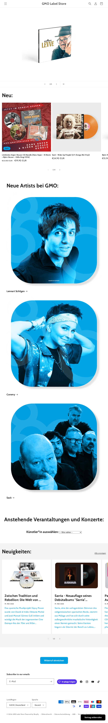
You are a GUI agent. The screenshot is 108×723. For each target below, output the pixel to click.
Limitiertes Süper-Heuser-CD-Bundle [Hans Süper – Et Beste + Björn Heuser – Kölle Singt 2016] (26, 156)
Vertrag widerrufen (93, 717)
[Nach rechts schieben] (60, 170)
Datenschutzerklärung (62, 714)
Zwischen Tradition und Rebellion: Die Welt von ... (23, 598)
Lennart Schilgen (16, 291)
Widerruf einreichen (54, 660)
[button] (5, 4)
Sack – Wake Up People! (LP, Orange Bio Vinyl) (71, 155)
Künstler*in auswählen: (42, 532)
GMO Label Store (19, 714)
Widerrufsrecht (46, 714)
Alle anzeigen (100, 553)
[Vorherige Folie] (45, 84)
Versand (81, 714)
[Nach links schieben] (48, 170)
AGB (73, 714)
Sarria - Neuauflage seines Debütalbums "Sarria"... (73, 598)
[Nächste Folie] (56, 84)
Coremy (11, 394)
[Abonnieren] (51, 681)
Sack (9, 497)
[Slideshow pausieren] (63, 84)
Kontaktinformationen (93, 714)
